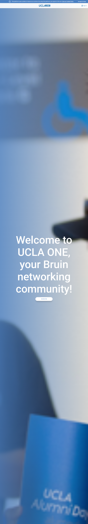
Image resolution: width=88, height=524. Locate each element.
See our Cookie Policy (68, 1)
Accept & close (82, 1)
